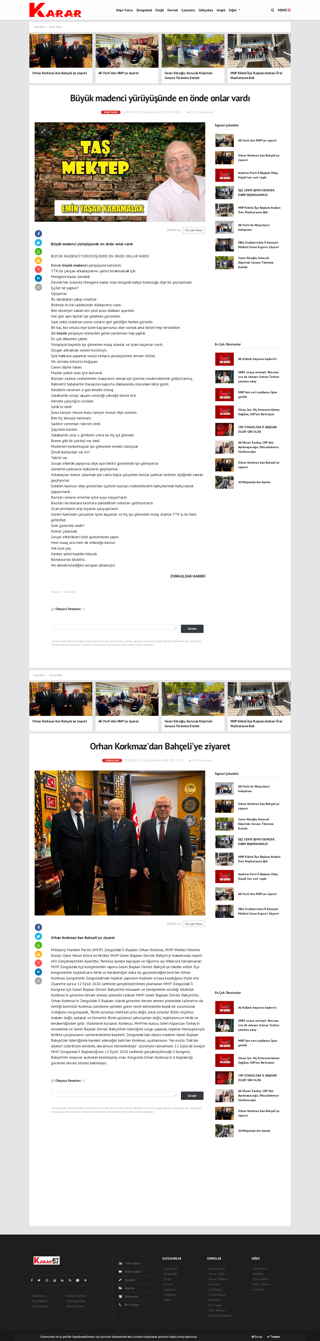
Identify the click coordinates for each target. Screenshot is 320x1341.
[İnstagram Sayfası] (49, 1280)
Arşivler (129, 1288)
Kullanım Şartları (76, 1296)
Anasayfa (39, 27)
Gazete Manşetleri (220, 1315)
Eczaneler (214, 1284)
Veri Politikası (40, 1306)
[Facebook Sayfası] (33, 1280)
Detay (258, 1337)
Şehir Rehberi (216, 1310)
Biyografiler (260, 1279)
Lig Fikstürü (215, 1289)
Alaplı (221, 10)
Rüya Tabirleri (262, 1284)
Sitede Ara (259, 1268)
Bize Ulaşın (131, 1305)
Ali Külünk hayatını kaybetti (257, 359)
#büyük (56, 592)
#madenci (70, 592)
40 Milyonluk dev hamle (254, 482)
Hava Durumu (216, 1268)
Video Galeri (132, 1272)
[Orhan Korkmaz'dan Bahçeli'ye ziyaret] (120, 843)
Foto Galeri (132, 1263)
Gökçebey (206, 10)
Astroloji (258, 1289)
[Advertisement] (248, 309)
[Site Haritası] (79, 1280)
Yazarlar (129, 1280)
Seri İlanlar (215, 1305)
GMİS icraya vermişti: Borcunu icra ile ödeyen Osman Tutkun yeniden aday (258, 376)
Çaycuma (188, 10)
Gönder (192, 628)
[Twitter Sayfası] (41, 1280)
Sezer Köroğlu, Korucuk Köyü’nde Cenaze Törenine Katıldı (256, 262)
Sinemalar (214, 1300)
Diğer (233, 10)
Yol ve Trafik (216, 1274)
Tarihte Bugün (217, 1295)
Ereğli (159, 10)
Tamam (275, 1337)
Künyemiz (131, 1296)
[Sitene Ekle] (87, 1280)
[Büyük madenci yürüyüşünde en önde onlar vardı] (120, 172)
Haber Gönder (75, 1306)
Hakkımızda (39, 1296)
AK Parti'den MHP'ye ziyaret (257, 140)
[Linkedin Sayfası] (64, 1280)
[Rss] (72, 1280)
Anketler (258, 1274)
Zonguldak (144, 10)
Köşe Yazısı (124, 10)
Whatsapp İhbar (76, 1301)
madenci (80, 265)
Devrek (172, 10)
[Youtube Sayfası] (56, 1280)
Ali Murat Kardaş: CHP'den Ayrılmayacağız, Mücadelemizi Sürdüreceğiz (258, 447)
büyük (67, 265)
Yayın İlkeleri (40, 1301)
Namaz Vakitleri (218, 1279)
